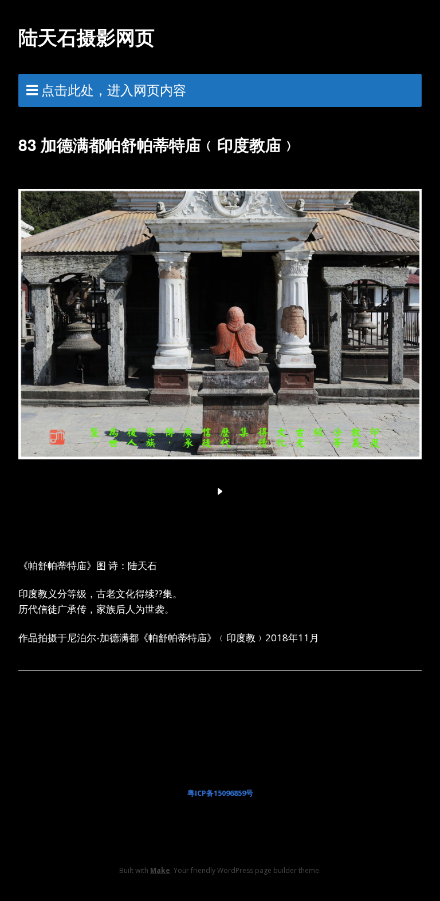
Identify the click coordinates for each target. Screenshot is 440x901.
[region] (220, 337)
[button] (220, 491)
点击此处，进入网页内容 (113, 90)
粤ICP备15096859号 (220, 793)
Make (160, 870)
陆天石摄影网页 (86, 36)
